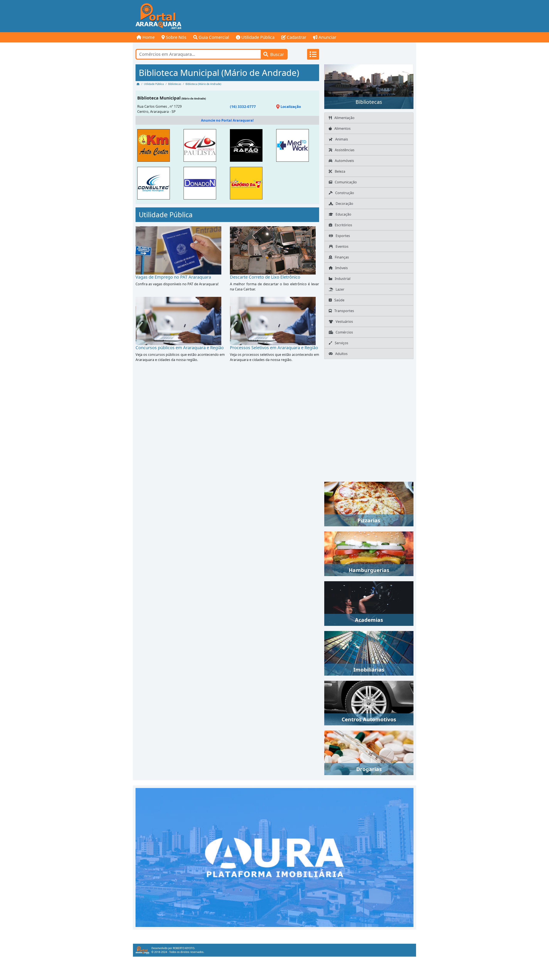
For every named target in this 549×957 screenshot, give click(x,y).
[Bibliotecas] (368, 86)
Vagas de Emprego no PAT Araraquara (173, 277)
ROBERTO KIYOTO (183, 948)
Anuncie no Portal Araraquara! (227, 120)
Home (148, 37)
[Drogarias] (368, 752)
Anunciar (326, 37)
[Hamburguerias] (368, 553)
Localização (290, 106)
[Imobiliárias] (368, 653)
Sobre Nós (175, 37)
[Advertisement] (338, 16)
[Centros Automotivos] (368, 702)
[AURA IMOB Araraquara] (274, 857)
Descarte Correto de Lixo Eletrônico (265, 277)
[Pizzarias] (368, 503)
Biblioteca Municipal (159, 98)
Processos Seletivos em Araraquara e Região (274, 347)
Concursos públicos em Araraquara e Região (180, 347)
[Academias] (368, 603)
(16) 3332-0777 (243, 106)
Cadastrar (296, 37)
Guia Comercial (213, 37)
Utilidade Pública (257, 37)
